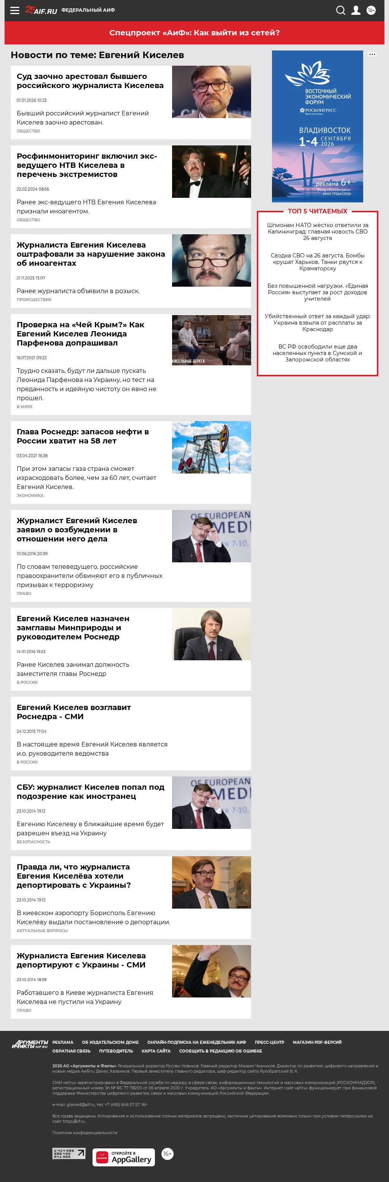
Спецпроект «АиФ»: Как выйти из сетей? (194, 32)
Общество (28, 131)
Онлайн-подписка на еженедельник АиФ (196, 1042)
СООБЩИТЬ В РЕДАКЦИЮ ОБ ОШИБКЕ (220, 1051)
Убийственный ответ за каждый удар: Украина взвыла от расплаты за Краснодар (318, 323)
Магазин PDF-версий (317, 1042)
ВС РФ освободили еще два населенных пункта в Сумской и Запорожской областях (317, 353)
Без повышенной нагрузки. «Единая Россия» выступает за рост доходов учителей (317, 292)
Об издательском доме (110, 1042)
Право (24, 594)
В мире (25, 407)
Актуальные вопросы (42, 931)
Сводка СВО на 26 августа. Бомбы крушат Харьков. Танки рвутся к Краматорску (318, 262)
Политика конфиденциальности (84, 1132)
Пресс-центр (269, 1042)
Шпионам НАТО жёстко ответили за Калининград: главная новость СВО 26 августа (317, 231)
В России (27, 683)
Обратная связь (71, 1051)
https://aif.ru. (74, 1121)
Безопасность (33, 842)
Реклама (62, 1042)
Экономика (30, 496)
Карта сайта (156, 1051)
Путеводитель (116, 1051)
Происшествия (34, 300)
